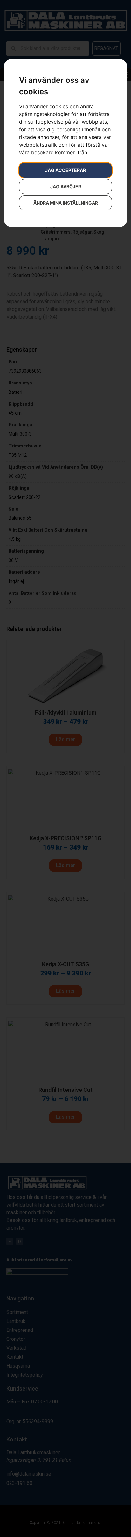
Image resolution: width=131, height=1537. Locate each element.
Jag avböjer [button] (65, 186)
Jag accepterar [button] (65, 170)
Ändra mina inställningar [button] (65, 203)
